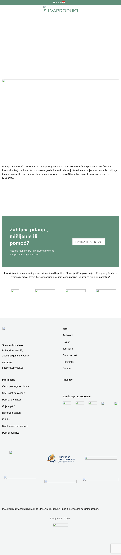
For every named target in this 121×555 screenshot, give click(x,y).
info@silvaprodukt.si (12, 368)
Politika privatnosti (11, 399)
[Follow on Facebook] (65, 387)
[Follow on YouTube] (70, 387)
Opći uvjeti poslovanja (13, 393)
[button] (4, 11)
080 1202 (7, 362)
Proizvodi (68, 335)
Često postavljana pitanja (15, 386)
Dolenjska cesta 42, (12, 350)
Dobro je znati (70, 355)
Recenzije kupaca (11, 413)
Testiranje (68, 348)
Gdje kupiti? (8, 406)
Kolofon (6, 419)
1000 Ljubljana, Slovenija (15, 355)
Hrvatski (57, 2)
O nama (67, 368)
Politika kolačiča (10, 433)
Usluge (66, 342)
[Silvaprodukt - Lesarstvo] (60, 11)
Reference (68, 362)
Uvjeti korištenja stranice (15, 426)
